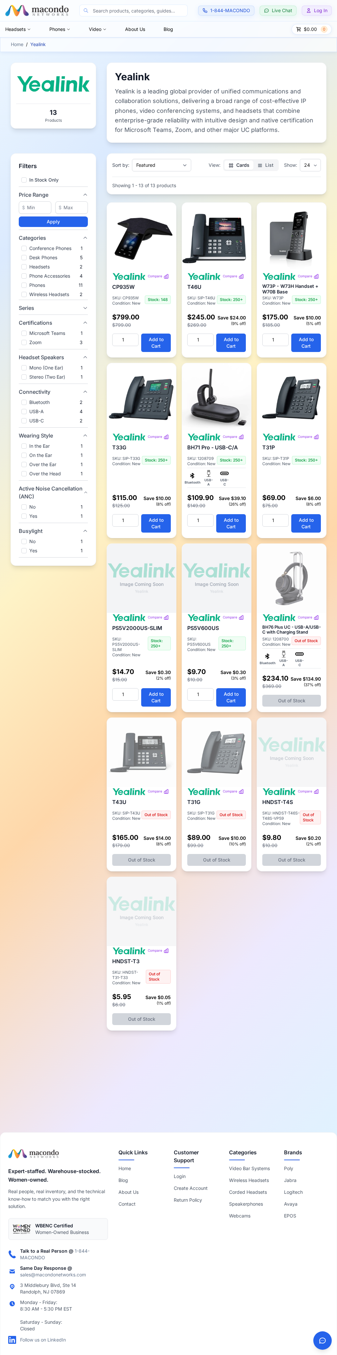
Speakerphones (246, 1204)
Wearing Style (36, 435)
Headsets (15, 29)
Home (17, 44)
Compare (155, 276)
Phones (57, 29)
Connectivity (34, 392)
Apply (53, 221)
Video (95, 29)
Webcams (239, 1215)
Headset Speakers (41, 357)
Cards (242, 165)
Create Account (191, 1188)
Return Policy (188, 1200)
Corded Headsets (248, 1192)
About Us (135, 29)
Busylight (30, 531)
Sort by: (120, 165)
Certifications (35, 322)
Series (26, 308)
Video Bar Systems (249, 1168)
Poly (288, 1168)
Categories (32, 238)
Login (180, 1176)
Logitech (293, 1192)
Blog (168, 29)
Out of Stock (291, 700)
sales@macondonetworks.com (53, 1274)
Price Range (33, 194)
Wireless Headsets (249, 1180)
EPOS (290, 1215)
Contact (127, 1204)
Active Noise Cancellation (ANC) (51, 492)
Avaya (291, 1204)
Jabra (290, 1180)
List (268, 165)
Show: (290, 165)
